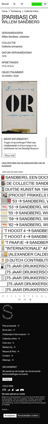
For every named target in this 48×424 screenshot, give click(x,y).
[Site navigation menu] (44, 4)
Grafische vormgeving (12, 46)
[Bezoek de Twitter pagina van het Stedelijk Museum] (17, 390)
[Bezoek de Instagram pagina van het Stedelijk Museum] (4, 390)
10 (41, 296)
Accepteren (10, 415)
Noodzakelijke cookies (28, 415)
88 (19, 299)
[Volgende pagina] (30, 299)
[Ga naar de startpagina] (7, 319)
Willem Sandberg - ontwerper (15, 36)
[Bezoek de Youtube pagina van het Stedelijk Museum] (22, 390)
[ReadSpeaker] (21, 4)
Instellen (4, 409)
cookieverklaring (7, 403)
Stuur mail (9, 155)
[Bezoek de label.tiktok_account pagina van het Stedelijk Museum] (9, 390)
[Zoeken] (14, 4)
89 (25, 299)
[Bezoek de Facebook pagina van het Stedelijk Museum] (12, 390)
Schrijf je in (7, 379)
